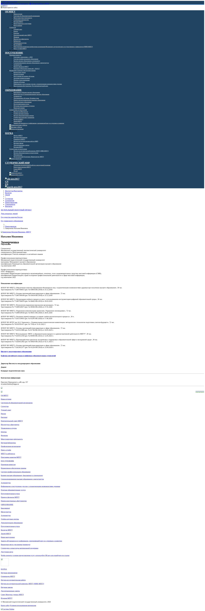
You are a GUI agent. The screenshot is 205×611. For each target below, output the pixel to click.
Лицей (7, 195)
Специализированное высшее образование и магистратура (22, 479)
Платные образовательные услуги (13, 490)
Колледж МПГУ (7, 530)
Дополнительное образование (12, 523)
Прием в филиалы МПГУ (10, 497)
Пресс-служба (6, 450)
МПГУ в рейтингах (8, 454)
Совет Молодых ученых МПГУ (12, 594)
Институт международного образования (16, 351)
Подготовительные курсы (10, 494)
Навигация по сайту (10, 7)
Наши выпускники (8, 537)
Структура (5, 406)
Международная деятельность (12, 439)
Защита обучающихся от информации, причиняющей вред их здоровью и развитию (31, 541)
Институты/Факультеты (13, 191)
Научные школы (7, 587)
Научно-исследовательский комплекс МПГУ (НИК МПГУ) (22, 584)
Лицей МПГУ (6, 534)
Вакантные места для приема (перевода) (15, 544)
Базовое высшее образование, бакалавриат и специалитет (22, 475)
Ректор (3, 414)
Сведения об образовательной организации (17, 403)
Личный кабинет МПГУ (40, 4)
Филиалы (4, 435)
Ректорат (4, 417)
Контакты (8, 206)
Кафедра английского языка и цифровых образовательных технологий (28, 356)
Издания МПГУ (6, 598)
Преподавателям (11, 202)
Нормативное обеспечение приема (13, 468)
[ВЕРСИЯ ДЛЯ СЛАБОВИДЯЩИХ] (12, 179)
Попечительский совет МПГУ (12, 421)
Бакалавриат (5, 508)
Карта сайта (5, 605)
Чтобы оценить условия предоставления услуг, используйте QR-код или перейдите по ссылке (35, 555)
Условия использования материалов (23, 605)
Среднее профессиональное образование (16, 472)
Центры (4, 432)
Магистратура (6, 512)
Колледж (8, 193)
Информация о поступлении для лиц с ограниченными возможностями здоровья (30, 486)
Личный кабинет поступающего (15, 4)
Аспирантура (6, 483)
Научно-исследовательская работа (13, 580)
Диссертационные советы (10, 591)
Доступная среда (7, 552)
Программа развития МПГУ (11, 457)
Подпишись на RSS (9, 2)
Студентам (9, 199)
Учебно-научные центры (10, 519)
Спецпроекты (10, 204)
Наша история (6, 399)
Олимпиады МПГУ (8, 576)
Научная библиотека (8, 443)
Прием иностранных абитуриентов (14, 501)
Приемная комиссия (8, 464)
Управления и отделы (9, 428)
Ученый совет (6, 410)
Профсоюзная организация (10, 446)
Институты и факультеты (10, 424)
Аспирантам (9, 200)
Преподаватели (10, 226)
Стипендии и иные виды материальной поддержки (19, 548)
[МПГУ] (4, 6)
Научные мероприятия (9, 573)
